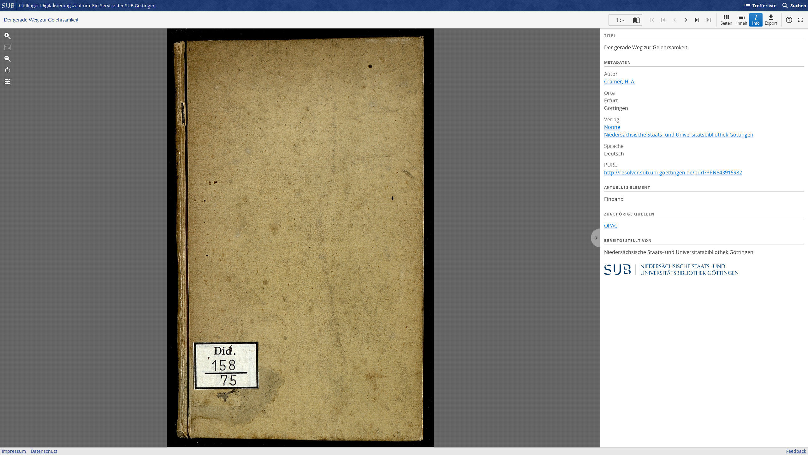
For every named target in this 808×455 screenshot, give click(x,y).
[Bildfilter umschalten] (7, 81)
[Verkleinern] (7, 58)
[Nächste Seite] (686, 20)
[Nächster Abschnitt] (697, 20)
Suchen (793, 5)
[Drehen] (7, 70)
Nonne (612, 127)
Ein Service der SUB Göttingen (124, 6)
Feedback (796, 451)
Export (771, 23)
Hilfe (789, 20)
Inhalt (741, 23)
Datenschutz (44, 451)
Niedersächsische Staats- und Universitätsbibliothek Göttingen (678, 134)
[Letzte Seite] (708, 20)
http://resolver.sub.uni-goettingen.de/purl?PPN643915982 (673, 172)
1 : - (620, 19)
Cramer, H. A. (619, 81)
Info (756, 23)
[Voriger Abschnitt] (663, 20)
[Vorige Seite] (674, 20)
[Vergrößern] (7, 36)
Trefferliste (760, 5)
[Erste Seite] (651, 20)
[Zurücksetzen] (7, 47)
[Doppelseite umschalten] (636, 20)
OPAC (610, 225)
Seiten (726, 23)
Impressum (14, 451)
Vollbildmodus (800, 20)
